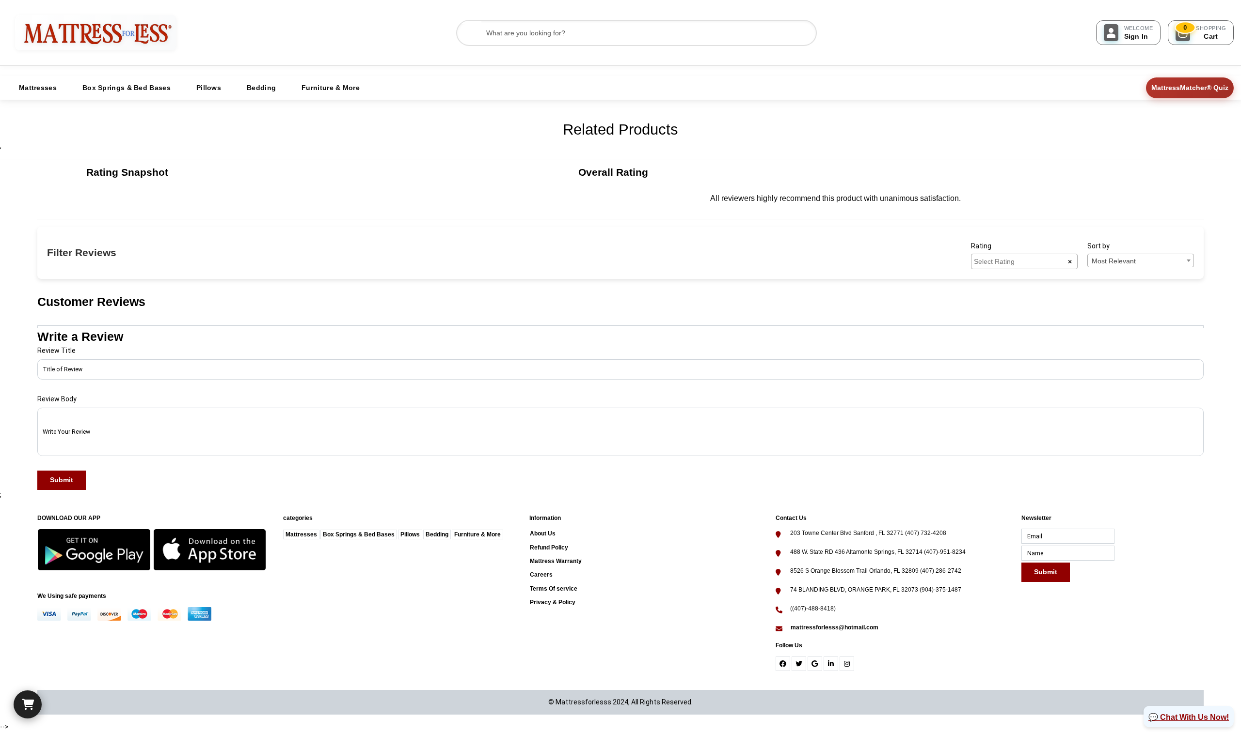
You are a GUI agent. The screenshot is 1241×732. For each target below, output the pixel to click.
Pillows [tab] (208, 88)
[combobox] (1024, 261)
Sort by (1098, 246)
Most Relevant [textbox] (1114, 261)
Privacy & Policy (552, 602)
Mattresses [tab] (38, 88)
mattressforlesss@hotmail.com (834, 627)
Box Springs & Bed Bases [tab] (126, 88)
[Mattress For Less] (96, 33)
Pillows (410, 534)
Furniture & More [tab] (331, 88)
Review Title (56, 350)
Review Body (57, 399)
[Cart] (28, 704)
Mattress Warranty (556, 561)
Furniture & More (477, 534)
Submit (61, 480)
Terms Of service (553, 588)
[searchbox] (1020, 261)
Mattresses (301, 534)
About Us (543, 533)
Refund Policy (549, 547)
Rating (981, 246)
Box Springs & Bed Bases (359, 534)
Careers (541, 574)
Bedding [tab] (261, 88)
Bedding (437, 534)
